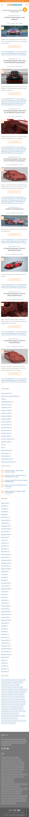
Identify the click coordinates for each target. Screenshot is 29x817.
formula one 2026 (13, 796)
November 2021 (5, 648)
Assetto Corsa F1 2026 (6, 694)
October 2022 (4, 617)
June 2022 (3, 628)
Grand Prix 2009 (5, 421)
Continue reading (14, 46)
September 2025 (5, 534)
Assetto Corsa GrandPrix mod (8, 779)
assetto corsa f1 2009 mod (7, 687)
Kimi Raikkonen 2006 (22, 796)
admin (20, 23)
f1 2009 (21, 706)
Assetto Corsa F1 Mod (6, 772)
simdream (15, 718)
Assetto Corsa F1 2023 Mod (7, 691)
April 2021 (4, 668)
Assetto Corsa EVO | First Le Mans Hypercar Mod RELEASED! (16, 480)
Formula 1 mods (5, 796)
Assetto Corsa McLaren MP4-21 (8, 784)
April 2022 (4, 634)
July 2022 (3, 626)
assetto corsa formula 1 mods (18, 696)
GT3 (19, 15)
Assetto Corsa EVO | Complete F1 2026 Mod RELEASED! (15, 491)
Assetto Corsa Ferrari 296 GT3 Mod (8, 54)
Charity (3, 399)
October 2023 (4, 586)
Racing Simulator (5, 718)
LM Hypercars (5, 453)
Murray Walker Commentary (19, 716)
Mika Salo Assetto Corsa (7, 716)
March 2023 (4, 603)
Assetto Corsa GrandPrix (18, 776)
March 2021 (4, 671)
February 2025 (5, 554)
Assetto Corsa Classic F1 (7, 760)
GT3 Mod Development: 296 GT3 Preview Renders (14, 341)
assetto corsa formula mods (7, 699)
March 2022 (4, 637)
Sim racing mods (12, 723)
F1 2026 (25, 788)
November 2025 (5, 528)
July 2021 (3, 660)
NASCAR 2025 (5, 456)
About (10, 812)
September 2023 (5, 588)
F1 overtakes (4, 793)
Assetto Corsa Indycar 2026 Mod (9, 396)
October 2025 (4, 531)
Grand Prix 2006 (5, 419)
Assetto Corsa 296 (23, 51)
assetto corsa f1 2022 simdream (20, 689)
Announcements (5, 393)
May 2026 (3, 511)
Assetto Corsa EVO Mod (7, 762)
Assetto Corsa (13, 679)
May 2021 (3, 666)
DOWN (26, 814)
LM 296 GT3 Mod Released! (14, 209)
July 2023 (3, 591)
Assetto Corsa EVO (17, 760)
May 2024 (3, 580)
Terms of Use (15, 812)
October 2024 (4, 566)
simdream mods (16, 720)
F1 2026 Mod (20, 708)
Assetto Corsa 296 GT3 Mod (7, 53)
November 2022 (5, 614)
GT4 (2, 447)
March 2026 (4, 517)
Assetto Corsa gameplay (19, 699)
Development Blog (13, 15)
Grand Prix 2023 (5, 433)
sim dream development (21, 54)
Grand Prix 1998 (5, 410)
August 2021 (4, 657)
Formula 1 (10, 793)
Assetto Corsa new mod (6, 706)
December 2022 (5, 611)
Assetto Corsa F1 (5, 684)
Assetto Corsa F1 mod (6, 696)
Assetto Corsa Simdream (17, 788)
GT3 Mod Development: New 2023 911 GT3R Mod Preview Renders (14, 61)
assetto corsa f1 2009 (14, 684)
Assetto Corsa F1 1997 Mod (7, 764)
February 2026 (5, 520)
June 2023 (3, 594)
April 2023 (4, 600)
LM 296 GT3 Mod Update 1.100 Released (14, 18)
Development (16, 706)
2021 (3, 679)
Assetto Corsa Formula (17, 772)
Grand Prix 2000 (5, 416)
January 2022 (4, 643)
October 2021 (4, 651)
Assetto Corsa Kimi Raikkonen (8, 781)
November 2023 (5, 583)
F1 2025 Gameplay (5, 708)
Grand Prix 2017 (5, 424)
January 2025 (4, 557)
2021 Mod (7, 679)
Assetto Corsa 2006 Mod (14, 757)
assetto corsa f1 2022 (18, 687)
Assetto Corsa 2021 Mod (7, 682)
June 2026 (3, 508)
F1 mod (9, 791)
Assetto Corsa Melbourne (21, 784)
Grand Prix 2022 (5, 430)
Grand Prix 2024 (5, 436)
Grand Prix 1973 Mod (6, 713)
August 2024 (4, 571)
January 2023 (4, 608)
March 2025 (4, 551)
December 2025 (5, 526)
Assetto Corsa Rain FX (6, 788)
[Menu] (2, 5)
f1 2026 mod (4, 791)
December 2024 (5, 560)
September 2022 (5, 620)
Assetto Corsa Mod (6, 786)
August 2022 (4, 623)
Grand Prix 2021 (5, 427)
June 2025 (3, 543)
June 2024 (3, 577)
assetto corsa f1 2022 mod (7, 689)
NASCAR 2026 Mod (6, 459)
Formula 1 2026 (22, 711)
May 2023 (3, 597)
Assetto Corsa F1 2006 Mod (18, 767)
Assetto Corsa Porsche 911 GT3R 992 (11, 103)
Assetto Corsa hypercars (20, 701)
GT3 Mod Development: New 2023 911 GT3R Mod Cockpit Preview (14, 111)
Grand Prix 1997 (5, 407)
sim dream (18, 798)
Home (5, 812)
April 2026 (4, 514)
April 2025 (4, 548)
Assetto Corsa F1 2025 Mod (20, 691)
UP (26, 811)
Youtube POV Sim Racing (7, 462)
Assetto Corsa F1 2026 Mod (18, 694)
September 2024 (5, 568)
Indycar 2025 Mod (6, 450)
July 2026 (3, 506)
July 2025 (3, 540)
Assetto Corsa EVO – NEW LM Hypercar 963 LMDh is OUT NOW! (15, 476)
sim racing (23, 720)
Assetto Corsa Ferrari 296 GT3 (19, 53)
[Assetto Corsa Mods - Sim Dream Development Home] (14, 5)
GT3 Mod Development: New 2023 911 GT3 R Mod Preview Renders (14, 160)
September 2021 (5, 654)
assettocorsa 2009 (21, 679)
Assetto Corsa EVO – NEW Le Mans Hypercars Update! (14, 471)
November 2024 (5, 563)
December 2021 (5, 646)
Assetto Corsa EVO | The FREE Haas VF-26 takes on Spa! (16, 485)
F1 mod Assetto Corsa (17, 791)
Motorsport (4, 798)
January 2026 (4, 523)
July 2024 (3, 574)
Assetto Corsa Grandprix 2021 (8, 701)
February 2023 (5, 606)
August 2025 (4, 537)
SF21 (11, 718)
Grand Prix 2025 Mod (6, 439)
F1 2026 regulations (6, 711)
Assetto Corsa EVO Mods (18, 762)
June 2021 (3, 663)
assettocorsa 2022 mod (18, 682)
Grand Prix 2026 (5, 441)
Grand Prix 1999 (5, 413)
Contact (22, 812)
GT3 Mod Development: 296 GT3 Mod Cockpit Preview (14, 294)
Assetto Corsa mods (21, 704)
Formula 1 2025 (14, 711)
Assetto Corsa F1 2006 (6, 767)
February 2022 (5, 640)
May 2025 (3, 546)
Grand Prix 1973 (5, 404)
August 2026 (4, 503)
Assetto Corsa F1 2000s (19, 764)
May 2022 (3, 631)
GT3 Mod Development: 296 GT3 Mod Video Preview (14, 249)
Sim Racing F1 (4, 723)
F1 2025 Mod (13, 708)
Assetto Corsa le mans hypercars (8, 704)
